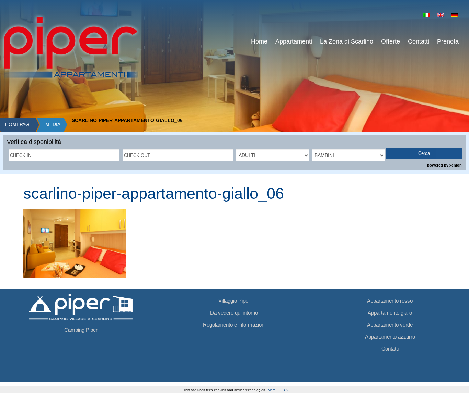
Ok (286, 390)
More (272, 390)
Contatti (418, 41)
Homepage (18, 124)
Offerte (390, 41)
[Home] (70, 47)
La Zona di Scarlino (346, 41)
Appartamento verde (390, 325)
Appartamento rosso (390, 301)
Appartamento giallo (390, 313)
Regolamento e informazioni (234, 325)
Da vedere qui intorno (234, 313)
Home (259, 41)
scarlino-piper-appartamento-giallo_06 (153, 193)
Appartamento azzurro (390, 337)
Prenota (448, 41)
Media (52, 124)
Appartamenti (293, 41)
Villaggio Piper (234, 301)
